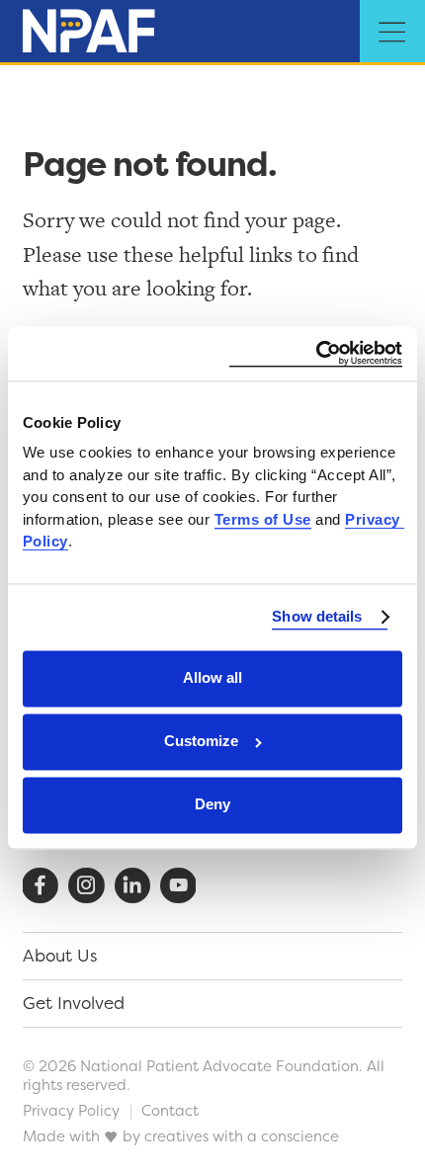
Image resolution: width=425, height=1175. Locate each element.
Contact (170, 1110)
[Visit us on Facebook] (40, 886)
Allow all (212, 678)
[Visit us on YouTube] (178, 886)
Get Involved (74, 1003)
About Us (60, 955)
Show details (317, 617)
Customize (201, 741)
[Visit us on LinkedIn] (133, 886)
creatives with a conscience (241, 1136)
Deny (212, 805)
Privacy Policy (71, 1110)
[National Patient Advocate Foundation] (88, 32)
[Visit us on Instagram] (86, 886)
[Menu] (392, 32)
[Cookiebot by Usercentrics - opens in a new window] (315, 353)
